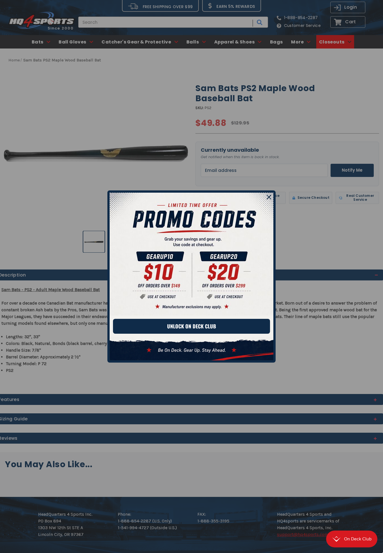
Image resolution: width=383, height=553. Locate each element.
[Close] (269, 197)
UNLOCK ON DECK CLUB (191, 326)
